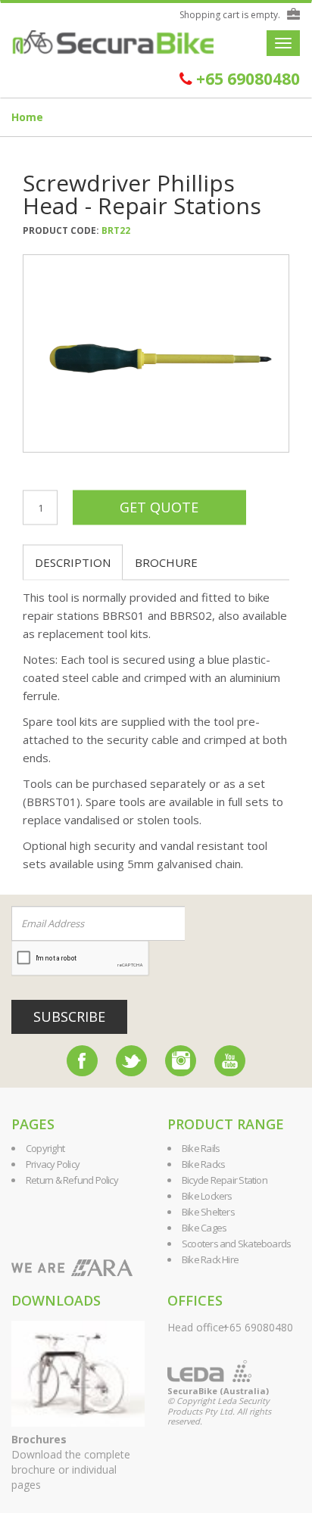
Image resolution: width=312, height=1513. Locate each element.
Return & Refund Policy (72, 1180)
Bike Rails (201, 1148)
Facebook (82, 1060)
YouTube (229, 1060)
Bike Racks (203, 1164)
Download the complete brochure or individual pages (70, 1462)
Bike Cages (204, 1227)
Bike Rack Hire (210, 1259)
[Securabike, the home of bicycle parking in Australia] (113, 42)
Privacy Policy (53, 1164)
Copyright (45, 1148)
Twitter (131, 1060)
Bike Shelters (208, 1212)
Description (73, 562)
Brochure (166, 562)
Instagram (180, 1060)
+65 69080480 (246, 79)
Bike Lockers (207, 1196)
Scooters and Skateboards (236, 1243)
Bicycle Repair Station (224, 1180)
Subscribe (69, 1016)
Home (27, 117)
